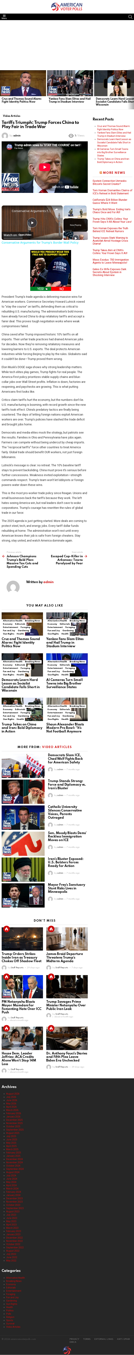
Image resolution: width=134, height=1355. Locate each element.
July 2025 (11, 1136)
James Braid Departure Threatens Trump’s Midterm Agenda (64, 958)
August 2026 (12, 1093)
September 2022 (15, 1247)
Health (20, 634)
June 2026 (11, 1100)
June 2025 (11, 1139)
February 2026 (13, 1113)
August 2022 (12, 1250)
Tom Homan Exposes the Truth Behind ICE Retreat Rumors (110, 230)
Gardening (23, 631)
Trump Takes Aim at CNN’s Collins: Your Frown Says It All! (110, 252)
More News (114, 172)
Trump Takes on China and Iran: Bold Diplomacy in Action (22, 728)
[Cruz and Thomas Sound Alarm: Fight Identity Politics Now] (23, 83)
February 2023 (13, 1231)
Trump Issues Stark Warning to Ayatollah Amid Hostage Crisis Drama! (110, 240)
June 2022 (11, 1257)
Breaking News (32, 621)
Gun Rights (8, 634)
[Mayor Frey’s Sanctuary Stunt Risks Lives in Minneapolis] (23, 895)
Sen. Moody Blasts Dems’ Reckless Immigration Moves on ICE (67, 837)
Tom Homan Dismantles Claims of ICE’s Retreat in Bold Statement (112, 192)
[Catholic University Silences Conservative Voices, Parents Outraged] (23, 817)
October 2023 (13, 1205)
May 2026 (11, 1103)
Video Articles (57, 747)
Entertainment (10, 627)
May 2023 (11, 1221)
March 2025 (12, 1149)
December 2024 (14, 1159)
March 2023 (12, 1228)
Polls (8, 1313)
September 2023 (15, 1208)
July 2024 (11, 1175)
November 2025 (14, 1123)
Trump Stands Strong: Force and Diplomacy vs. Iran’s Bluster (67, 785)
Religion (10, 1317)
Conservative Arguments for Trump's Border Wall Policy (32, 211)
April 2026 (11, 1106)
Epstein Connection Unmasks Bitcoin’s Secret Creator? (109, 182)
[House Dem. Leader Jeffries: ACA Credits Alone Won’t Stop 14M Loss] (22, 1038)
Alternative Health (12, 621)
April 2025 (11, 1146)
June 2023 (11, 1218)
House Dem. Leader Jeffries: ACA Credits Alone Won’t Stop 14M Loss (19, 1059)
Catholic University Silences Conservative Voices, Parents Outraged (65, 812)
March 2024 (12, 1188)
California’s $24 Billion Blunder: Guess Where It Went (110, 201)
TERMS (87, 1339)
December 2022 (14, 1237)
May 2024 (11, 1182)
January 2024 (13, 1195)
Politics (10, 1310)
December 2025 (14, 1120)
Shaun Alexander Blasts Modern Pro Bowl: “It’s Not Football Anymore (65, 728)
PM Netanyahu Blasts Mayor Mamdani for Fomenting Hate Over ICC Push (22, 1007)
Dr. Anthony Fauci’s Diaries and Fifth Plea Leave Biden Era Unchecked (66, 1057)
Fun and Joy (9, 631)
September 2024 (15, 1169)
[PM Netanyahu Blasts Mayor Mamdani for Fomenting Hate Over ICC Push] (22, 986)
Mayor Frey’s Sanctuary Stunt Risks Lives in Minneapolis (66, 888)
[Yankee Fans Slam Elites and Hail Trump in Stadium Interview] (70, 83)
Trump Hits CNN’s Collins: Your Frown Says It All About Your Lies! (112, 220)
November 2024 (14, 1162)
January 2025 (13, 1156)
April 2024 (11, 1185)
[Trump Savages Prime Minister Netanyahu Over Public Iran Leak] (67, 986)
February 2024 (13, 1192)
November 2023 (14, 1201)
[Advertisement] (67, 45)
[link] (7, 210)
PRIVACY (74, 1339)
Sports (9, 1320)
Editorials (20, 624)
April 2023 (11, 1224)
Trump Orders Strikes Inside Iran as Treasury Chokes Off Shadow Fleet (22, 958)
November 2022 (14, 1241)
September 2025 (15, 1129)
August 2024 (12, 1172)
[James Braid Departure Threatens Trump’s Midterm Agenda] (67, 939)
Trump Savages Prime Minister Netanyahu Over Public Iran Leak (66, 1005)
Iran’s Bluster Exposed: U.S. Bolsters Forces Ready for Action (66, 862)
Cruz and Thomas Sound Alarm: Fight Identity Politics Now (22, 100)
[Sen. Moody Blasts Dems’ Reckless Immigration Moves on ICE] (23, 844)
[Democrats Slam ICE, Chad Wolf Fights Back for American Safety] (23, 766)
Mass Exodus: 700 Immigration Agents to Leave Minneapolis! (111, 261)
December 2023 (14, 1198)
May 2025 (11, 1142)
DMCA (72, 1342)
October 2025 (13, 1126)
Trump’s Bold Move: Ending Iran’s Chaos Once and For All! (111, 211)
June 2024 (11, 1178)
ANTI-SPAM (123, 1339)
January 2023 (13, 1234)
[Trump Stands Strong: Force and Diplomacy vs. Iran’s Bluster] (23, 792)
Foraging (25, 627)
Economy (7, 624)
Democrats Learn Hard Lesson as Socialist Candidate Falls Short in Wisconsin (21, 685)
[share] (56, 209)
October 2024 (13, 1165)
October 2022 (13, 1244)
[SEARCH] (130, 17)
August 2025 (12, 1133)
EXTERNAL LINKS (103, 1339)
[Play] (75, 238)
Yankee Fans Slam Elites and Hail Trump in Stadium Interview (70, 100)
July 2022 (11, 1254)
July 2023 (11, 1214)
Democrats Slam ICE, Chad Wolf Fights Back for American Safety (65, 759)
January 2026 (13, 1116)
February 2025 (13, 1152)
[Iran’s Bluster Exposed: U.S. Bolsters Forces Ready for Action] (23, 869)
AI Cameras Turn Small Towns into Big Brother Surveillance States (64, 683)
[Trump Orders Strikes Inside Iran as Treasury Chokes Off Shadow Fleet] (22, 939)
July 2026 (11, 1097)
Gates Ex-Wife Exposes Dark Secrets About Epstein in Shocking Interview (109, 272)
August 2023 (12, 1211)
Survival (10, 1323)
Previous (1, 89)
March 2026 (12, 1110)
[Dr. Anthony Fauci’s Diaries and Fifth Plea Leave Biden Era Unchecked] (67, 1038)
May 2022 (11, 1260)
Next (132, 89)
